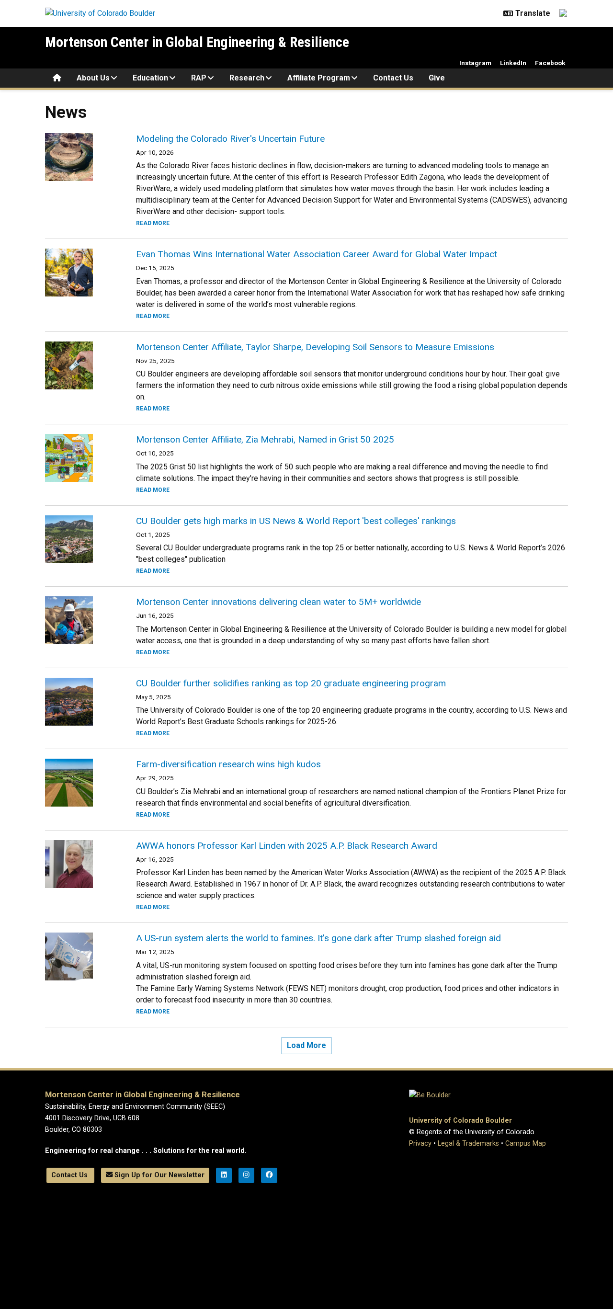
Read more (153, 223)
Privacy (420, 1143)
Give (437, 77)
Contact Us (393, 77)
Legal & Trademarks (468, 1143)
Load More (306, 1045)
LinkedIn (513, 63)
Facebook (550, 63)
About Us (93, 77)
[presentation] (79, 157)
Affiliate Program (318, 77)
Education (150, 77)
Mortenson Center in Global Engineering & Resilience (197, 42)
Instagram (475, 63)
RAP (198, 77)
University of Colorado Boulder (460, 1120)
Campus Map (525, 1143)
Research (246, 77)
